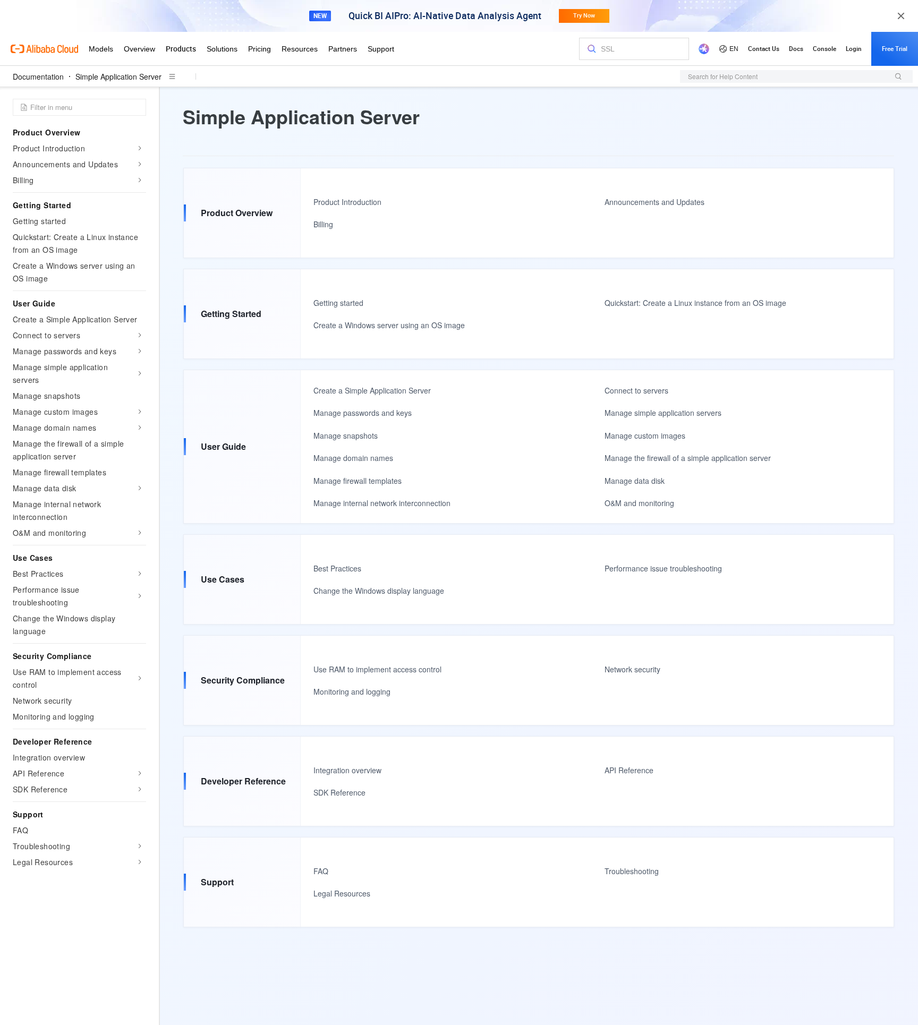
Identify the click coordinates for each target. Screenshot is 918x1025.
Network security (632, 669)
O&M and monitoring (639, 503)
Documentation (38, 76)
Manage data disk (635, 480)
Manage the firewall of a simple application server (688, 457)
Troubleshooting (632, 871)
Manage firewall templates (357, 480)
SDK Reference (339, 792)
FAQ (320, 871)
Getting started (338, 302)
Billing (323, 224)
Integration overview (347, 770)
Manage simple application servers (663, 412)
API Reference (629, 770)
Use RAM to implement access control (377, 669)
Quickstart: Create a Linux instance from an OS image (695, 302)
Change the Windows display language (378, 590)
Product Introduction (347, 202)
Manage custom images (645, 435)
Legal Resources (341, 893)
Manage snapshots (345, 435)
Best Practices (337, 568)
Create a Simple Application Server (372, 390)
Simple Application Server (118, 76)
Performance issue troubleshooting (663, 568)
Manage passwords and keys (362, 412)
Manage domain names (353, 457)
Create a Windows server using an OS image (389, 325)
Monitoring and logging (351, 691)
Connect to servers (636, 390)
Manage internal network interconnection (381, 503)
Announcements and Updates (654, 202)
